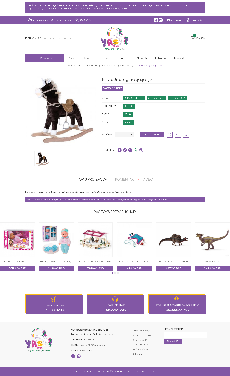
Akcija (72, 58)
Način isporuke (140, 345)
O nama (160, 58)
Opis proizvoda (93, 179)
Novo (87, 58)
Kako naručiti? (140, 340)
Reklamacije (139, 354)
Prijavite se (196, 20)
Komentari (125, 179)
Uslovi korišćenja (141, 331)
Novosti (142, 58)
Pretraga (30, 38)
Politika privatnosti (142, 335)
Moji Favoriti (175, 20)
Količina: (107, 134)
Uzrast (103, 58)
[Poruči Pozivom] (186, 135)
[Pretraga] (39, 38)
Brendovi (122, 58)
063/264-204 (85, 20)
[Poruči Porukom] (178, 135)
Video (148, 179)
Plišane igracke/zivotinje (121, 66)
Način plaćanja (141, 349)
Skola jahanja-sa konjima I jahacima (62, 262)
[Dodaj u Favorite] (170, 135)
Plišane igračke (98, 66)
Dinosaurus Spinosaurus (134, 262)
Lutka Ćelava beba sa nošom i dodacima (25, 262)
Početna (71, 66)
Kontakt (179, 58)
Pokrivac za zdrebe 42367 (95, 262)
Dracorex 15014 (173, 262)
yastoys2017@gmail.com (92, 345)
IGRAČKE (83, 66)
